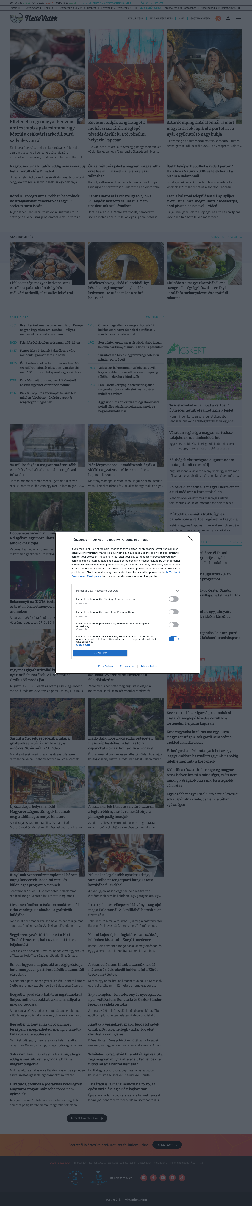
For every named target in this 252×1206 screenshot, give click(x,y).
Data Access (127, 666)
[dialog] (127, 603)
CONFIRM (100, 653)
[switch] (174, 599)
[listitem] (127, 591)
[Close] (191, 540)
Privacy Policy (148, 666)
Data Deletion (106, 666)
